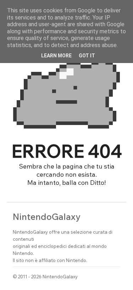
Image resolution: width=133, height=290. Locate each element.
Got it (87, 55)
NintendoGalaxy (47, 216)
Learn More (56, 55)
